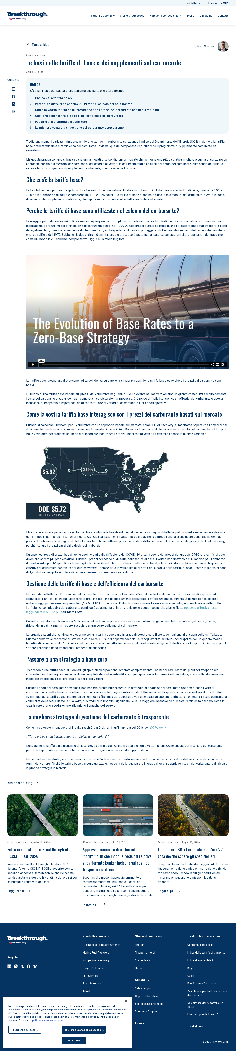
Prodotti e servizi (96, 936)
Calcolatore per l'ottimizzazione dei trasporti (207, 993)
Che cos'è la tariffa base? (53, 98)
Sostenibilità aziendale (149, 1003)
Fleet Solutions (92, 983)
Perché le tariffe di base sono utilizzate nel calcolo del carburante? (83, 104)
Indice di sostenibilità (200, 960)
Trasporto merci (145, 952)
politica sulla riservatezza (47, 1020)
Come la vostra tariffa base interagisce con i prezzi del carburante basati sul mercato (97, 110)
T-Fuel (86, 991)
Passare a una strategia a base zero (61, 121)
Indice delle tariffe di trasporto (206, 952)
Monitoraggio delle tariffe (203, 1014)
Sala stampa (143, 988)
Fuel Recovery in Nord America (102, 944)
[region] (67, 1022)
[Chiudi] (126, 1001)
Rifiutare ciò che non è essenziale (84, 1030)
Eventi (191, 15)
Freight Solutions (93, 968)
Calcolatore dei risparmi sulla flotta (205, 1004)
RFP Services (91, 975)
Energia (139, 944)
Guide (190, 975)
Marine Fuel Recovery (96, 952)
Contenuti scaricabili (200, 944)
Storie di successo (132, 15)
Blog (190, 968)
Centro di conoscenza (203, 936)
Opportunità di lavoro (148, 996)
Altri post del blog (19, 783)
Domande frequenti (147, 1011)
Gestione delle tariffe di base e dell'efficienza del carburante (79, 116)
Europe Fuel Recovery (96, 960)
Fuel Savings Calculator (201, 983)
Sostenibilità (142, 960)
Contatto (223, 15)
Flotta (138, 968)
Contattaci (195, 1026)
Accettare (73, 1040)
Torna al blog (40, 44)
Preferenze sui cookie (25, 1030)
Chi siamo (206, 15)
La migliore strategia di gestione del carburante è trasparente (79, 127)
